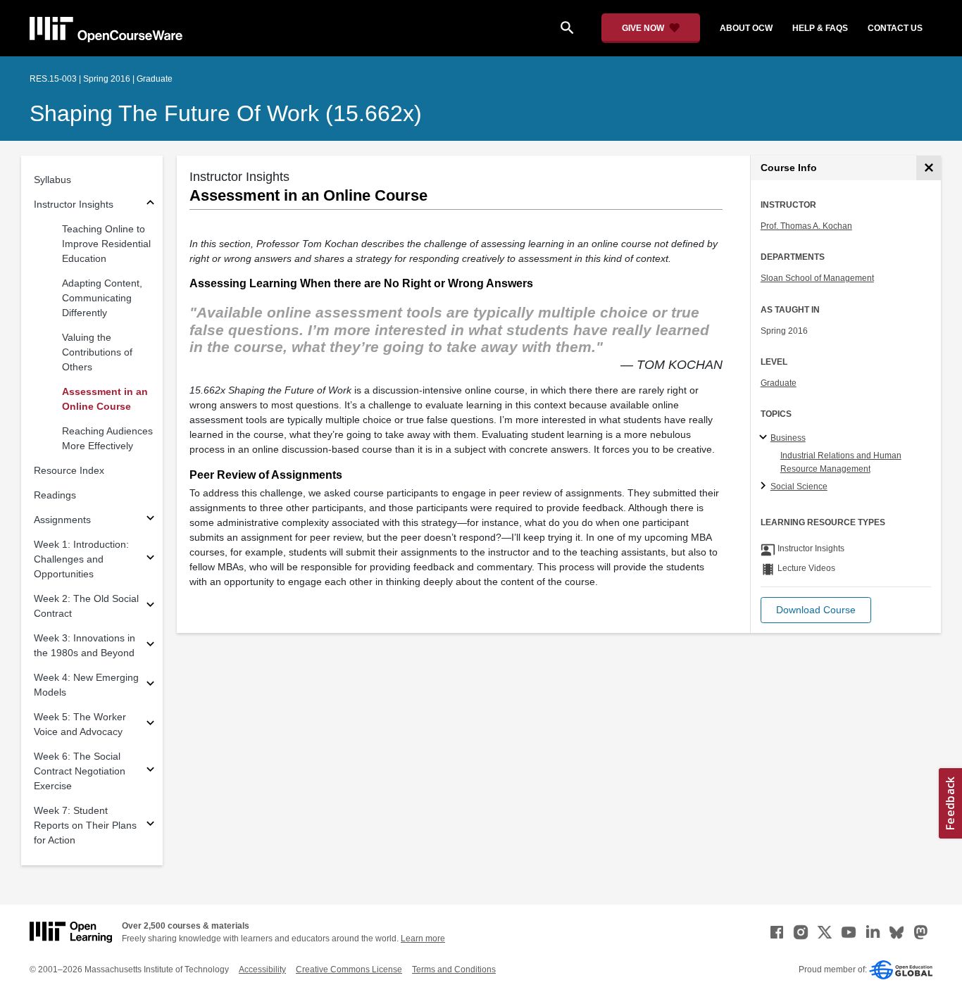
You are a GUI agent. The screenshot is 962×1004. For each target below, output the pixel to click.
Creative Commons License (349, 969)
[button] (816, 610)
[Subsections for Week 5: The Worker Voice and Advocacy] (150, 724)
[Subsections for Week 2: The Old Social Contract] (150, 606)
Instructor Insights (73, 204)
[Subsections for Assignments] (150, 519)
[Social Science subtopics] (765, 486)
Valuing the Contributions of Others (97, 352)
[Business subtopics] (765, 438)
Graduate (779, 383)
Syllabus (52, 179)
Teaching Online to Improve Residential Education (106, 243)
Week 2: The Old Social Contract (86, 606)
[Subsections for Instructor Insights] (150, 204)
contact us (895, 28)
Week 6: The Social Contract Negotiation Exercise (79, 771)
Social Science (798, 486)
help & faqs (820, 28)
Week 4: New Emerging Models (86, 685)
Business (788, 438)
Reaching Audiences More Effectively (107, 438)
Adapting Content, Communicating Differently (102, 297)
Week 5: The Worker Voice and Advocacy (80, 724)
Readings (55, 495)
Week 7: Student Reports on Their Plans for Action (85, 825)
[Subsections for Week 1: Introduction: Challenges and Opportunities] (150, 559)
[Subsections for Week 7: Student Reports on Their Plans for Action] (150, 825)
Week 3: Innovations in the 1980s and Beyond (84, 645)
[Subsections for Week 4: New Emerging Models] (150, 685)
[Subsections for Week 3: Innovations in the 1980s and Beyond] (150, 645)
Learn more (423, 938)
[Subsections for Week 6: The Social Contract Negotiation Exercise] (150, 771)
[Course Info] (928, 168)
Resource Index (69, 470)
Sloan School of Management (817, 278)
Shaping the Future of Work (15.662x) (226, 113)
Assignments (62, 519)
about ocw (746, 28)
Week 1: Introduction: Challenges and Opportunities (81, 559)
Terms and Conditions (454, 969)
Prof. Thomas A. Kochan (806, 226)
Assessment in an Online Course (105, 399)
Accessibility (262, 969)
